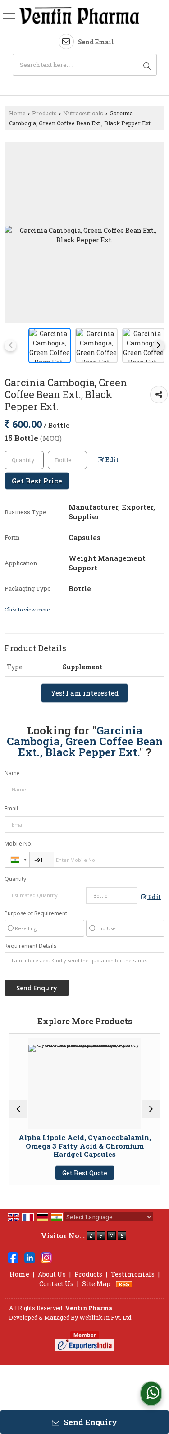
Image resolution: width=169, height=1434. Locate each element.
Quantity (15, 879)
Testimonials (133, 1274)
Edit (111, 459)
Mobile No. (18, 843)
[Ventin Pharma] (79, 15)
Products (44, 113)
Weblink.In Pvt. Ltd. (105, 1317)
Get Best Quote (67, 1173)
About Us (52, 1274)
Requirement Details (30, 946)
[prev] (10, 345)
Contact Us (56, 1283)
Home (17, 113)
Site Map (96, 1283)
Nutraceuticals (83, 113)
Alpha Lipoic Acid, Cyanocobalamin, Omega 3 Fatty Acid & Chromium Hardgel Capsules (67, 1146)
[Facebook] (13, 1256)
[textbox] (85, 65)
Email (11, 808)
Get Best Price (37, 480)
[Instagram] (46, 1256)
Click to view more (27, 609)
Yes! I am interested (84, 692)
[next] (158, 345)
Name (12, 773)
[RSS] (124, 1283)
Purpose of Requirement (36, 913)
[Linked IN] (29, 1256)
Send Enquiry (89, 1422)
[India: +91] (17, 860)
